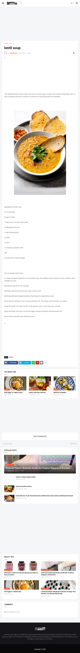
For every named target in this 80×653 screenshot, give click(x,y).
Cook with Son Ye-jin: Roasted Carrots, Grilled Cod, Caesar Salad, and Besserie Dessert (44, 496)
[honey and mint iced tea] (9, 488)
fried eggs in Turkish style (13, 392)
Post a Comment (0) (40, 436)
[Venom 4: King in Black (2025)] (9, 479)
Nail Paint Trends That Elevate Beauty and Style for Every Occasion (21, 574)
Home (6, 43)
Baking (12, 43)
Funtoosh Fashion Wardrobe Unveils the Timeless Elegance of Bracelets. (57, 574)
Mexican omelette (60, 392)
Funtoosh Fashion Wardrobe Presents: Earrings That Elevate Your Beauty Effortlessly (58, 592)
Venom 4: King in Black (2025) (26, 477)
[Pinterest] (37, 362)
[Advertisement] (40, 23)
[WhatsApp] (33, 362)
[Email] (41, 362)
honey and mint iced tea (37, 392)
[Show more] (45, 362)
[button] (3, 3)
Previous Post (7, 443)
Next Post (73, 443)
